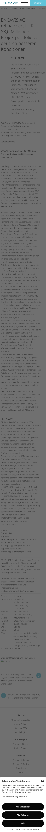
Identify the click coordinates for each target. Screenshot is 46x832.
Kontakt (38, 3)
